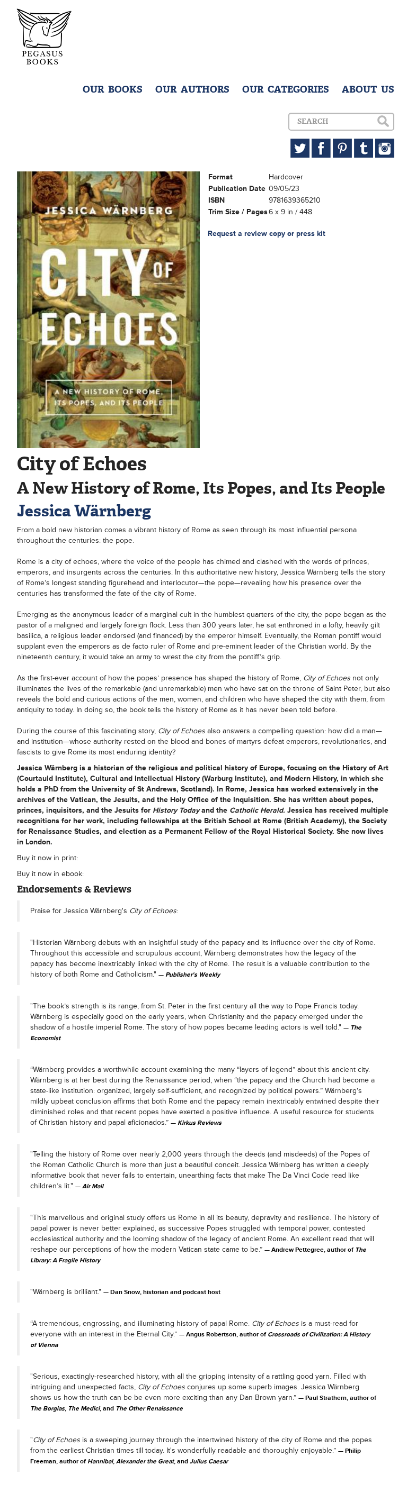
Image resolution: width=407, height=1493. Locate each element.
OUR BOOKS (113, 89)
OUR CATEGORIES (285, 89)
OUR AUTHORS (192, 89)
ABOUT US (368, 89)
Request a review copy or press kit (266, 233)
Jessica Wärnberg (84, 510)
